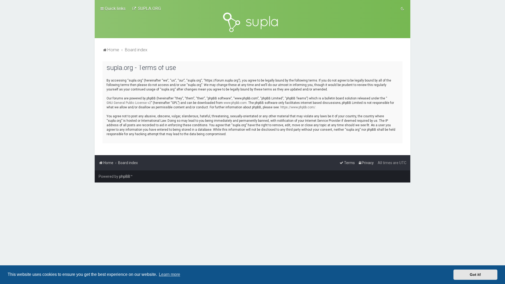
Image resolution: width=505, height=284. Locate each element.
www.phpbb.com (235, 103)
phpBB (124, 176)
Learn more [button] (169, 274)
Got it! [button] (475, 274)
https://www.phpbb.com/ (297, 107)
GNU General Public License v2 (129, 103)
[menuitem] (146, 8)
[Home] (252, 22)
